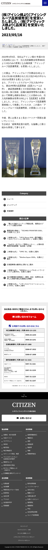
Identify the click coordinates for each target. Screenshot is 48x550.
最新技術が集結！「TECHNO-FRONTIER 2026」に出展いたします (25, 231)
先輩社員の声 (31, 496)
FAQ (28, 509)
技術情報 (29, 429)
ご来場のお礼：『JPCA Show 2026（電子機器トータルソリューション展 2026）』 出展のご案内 (25, 238)
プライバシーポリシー (24, 540)
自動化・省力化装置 (9, 435)
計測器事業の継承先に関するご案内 (20, 264)
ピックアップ (12, 205)
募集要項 (30, 505)
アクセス (6, 499)
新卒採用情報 (31, 483)
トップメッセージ (33, 486)
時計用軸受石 (7, 450)
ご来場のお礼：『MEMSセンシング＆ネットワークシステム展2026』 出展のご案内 (26, 271)
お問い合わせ (25, 418)
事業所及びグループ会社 (11, 490)
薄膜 (28, 450)
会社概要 (6, 486)
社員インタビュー (33, 499)
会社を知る (30, 490)
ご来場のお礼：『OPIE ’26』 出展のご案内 (23, 252)
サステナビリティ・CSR (24, 529)
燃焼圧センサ (7, 462)
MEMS (5, 444)
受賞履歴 (10, 211)
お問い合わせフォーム (25, 316)
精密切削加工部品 (9, 465)
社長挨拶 (6, 483)
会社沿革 (6, 496)
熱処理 (29, 447)
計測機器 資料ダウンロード (12, 473)
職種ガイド (30, 493)
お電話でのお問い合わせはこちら (25, 326)
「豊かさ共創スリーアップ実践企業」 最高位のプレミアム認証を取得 (25, 224)
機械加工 (30, 438)
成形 (28, 441)
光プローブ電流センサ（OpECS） (10, 469)
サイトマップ (24, 526)
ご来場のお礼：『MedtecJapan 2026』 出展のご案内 (25, 258)
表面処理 (30, 444)
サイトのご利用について (24, 533)
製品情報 (5, 429)
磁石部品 (6, 447)
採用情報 (29, 478)
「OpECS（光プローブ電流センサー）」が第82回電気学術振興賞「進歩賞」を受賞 (25, 245)
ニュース (10, 199)
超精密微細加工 (32, 435)
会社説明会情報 (32, 512)
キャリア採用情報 (33, 515)
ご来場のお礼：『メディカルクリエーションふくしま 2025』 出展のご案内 (26, 285)
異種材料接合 (31, 454)
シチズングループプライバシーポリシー (24, 537)
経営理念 (6, 493)
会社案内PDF (7, 502)
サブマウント (7, 441)
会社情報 (5, 478)
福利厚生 (30, 502)
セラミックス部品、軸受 (11, 454)
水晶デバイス (7, 438)
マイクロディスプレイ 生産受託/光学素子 (10, 458)
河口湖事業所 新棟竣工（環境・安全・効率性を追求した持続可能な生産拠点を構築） (25, 278)
